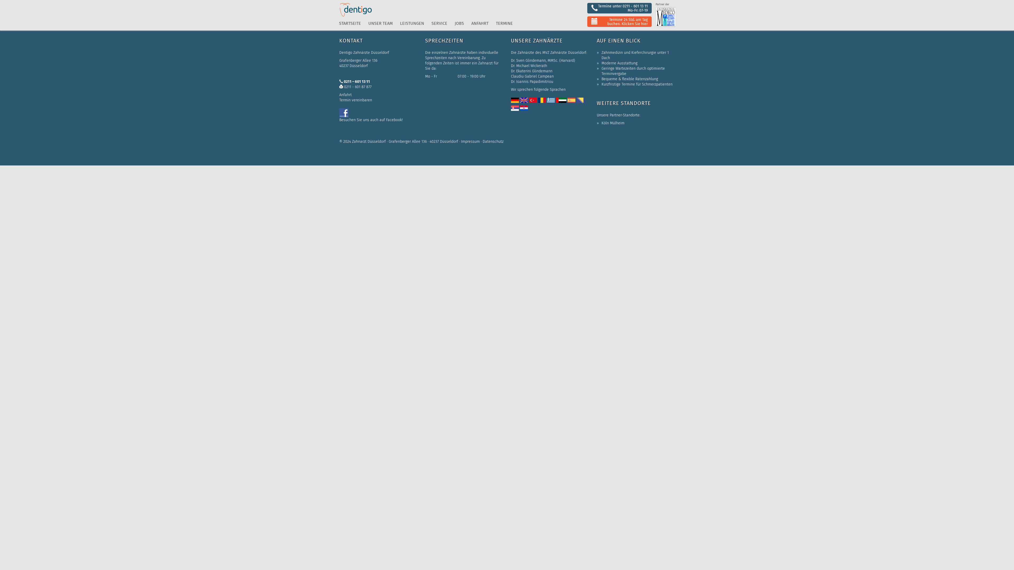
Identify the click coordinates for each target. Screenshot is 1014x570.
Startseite (350, 23)
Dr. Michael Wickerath (529, 66)
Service (439, 23)
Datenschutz (493, 141)
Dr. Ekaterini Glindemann (531, 71)
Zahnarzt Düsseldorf (369, 141)
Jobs (459, 23)
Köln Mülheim (613, 123)
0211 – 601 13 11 (356, 81)
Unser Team (380, 23)
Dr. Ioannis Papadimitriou (532, 81)
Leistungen (412, 23)
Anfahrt (480, 23)
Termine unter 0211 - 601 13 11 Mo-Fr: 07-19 (623, 8)
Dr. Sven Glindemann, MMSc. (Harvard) (543, 60)
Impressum (470, 141)
